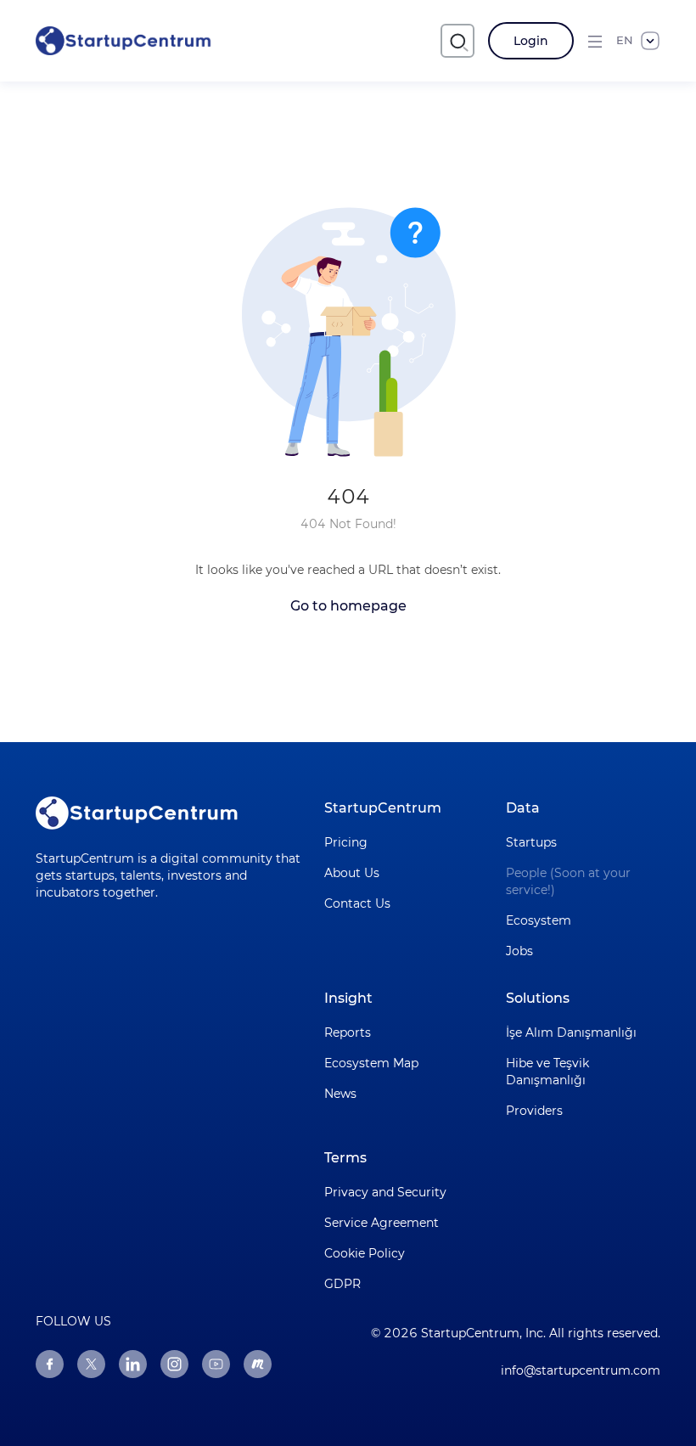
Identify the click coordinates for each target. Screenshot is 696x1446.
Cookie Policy (364, 1253)
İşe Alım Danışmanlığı (571, 1032)
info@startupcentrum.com (580, 1370)
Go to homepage (348, 606)
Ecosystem (538, 920)
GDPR (342, 1283)
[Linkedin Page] (133, 1364)
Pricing (346, 842)
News (340, 1093)
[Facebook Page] (50, 1364)
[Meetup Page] (258, 1364)
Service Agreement (381, 1222)
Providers (534, 1110)
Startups (531, 842)
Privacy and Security (385, 1192)
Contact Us (357, 903)
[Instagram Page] (174, 1364)
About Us (351, 873)
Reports (347, 1032)
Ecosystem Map (371, 1063)
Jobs (519, 951)
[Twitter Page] (91, 1364)
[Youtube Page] (216, 1364)
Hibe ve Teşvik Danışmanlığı (547, 1071)
